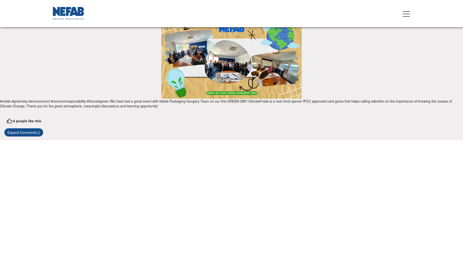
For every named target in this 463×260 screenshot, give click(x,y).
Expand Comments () (23, 132)
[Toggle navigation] (406, 13)
